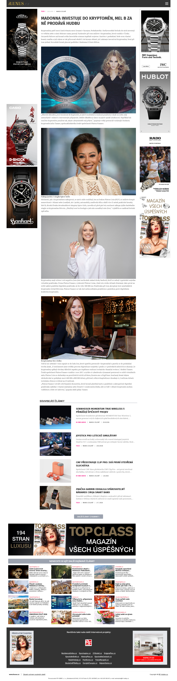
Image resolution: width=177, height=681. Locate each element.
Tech (43, 11)
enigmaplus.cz (120, 582)
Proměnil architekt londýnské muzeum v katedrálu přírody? (81, 585)
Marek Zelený (61, 11)
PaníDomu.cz (88, 660)
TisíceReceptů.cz (102, 660)
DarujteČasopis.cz (90, 663)
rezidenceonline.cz (78, 612)
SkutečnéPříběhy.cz (73, 663)
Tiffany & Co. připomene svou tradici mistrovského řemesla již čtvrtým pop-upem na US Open (82, 600)
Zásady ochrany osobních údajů (34, 674)
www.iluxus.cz (14, 674)
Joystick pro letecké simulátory (96, 435)
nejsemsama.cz (34, 597)
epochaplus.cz (34, 566)
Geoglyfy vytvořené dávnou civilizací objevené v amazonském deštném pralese (125, 570)
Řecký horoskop (35, 599)
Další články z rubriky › (88, 517)
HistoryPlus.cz (87, 657)
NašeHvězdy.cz (74, 660)
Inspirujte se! (149, 659)
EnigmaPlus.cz (110, 653)
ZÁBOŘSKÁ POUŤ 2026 (38, 614)
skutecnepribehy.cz (122, 597)
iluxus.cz (75, 597)
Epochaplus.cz (85, 653)
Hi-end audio (81, 422)
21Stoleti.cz (97, 653)
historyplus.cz (77, 566)
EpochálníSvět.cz (72, 657)
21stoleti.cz (119, 566)
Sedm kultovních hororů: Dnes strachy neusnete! (38, 570)
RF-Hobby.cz (163, 674)
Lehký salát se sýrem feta (123, 615)
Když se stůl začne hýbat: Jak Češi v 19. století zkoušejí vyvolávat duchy (123, 585)
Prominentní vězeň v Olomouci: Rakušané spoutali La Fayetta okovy (80, 570)
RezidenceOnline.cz (69, 653)
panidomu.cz (33, 582)
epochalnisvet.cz (78, 582)
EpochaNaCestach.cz (103, 657)
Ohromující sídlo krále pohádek (81, 615)
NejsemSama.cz (105, 663)
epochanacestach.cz (36, 612)
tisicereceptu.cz (120, 612)
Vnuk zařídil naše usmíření (122, 600)
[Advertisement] (22, 86)
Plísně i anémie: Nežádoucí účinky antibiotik (36, 585)
